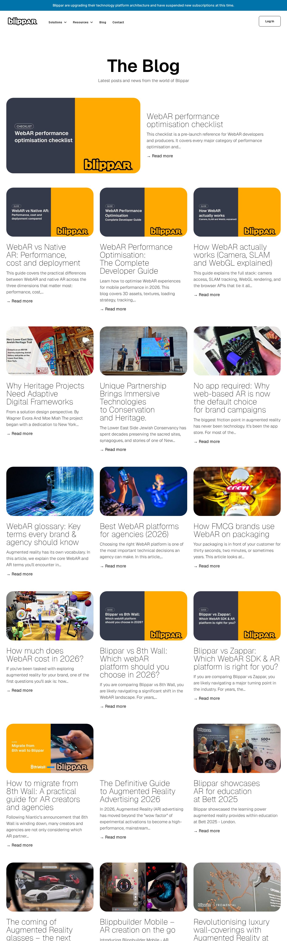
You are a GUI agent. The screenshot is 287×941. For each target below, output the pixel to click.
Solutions (55, 22)
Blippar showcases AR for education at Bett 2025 (227, 791)
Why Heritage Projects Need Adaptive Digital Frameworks (45, 393)
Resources (80, 22)
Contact (118, 22)
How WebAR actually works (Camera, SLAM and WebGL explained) (234, 255)
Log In (269, 21)
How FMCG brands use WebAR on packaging (234, 530)
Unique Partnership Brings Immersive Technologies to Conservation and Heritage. (133, 401)
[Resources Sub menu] (91, 22)
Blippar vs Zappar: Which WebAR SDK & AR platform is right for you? (237, 658)
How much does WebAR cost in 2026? (45, 654)
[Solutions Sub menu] (65, 22)
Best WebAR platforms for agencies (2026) (139, 530)
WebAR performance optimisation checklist (185, 120)
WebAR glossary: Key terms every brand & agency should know (43, 534)
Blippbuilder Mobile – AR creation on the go (137, 926)
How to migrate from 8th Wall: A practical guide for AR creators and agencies (43, 795)
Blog (102, 22)
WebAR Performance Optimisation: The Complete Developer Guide (136, 259)
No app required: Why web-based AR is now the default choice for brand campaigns (232, 397)
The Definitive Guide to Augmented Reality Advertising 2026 (137, 791)
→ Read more (160, 156)
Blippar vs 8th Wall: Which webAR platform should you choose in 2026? (134, 662)
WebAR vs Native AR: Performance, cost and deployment (43, 255)
